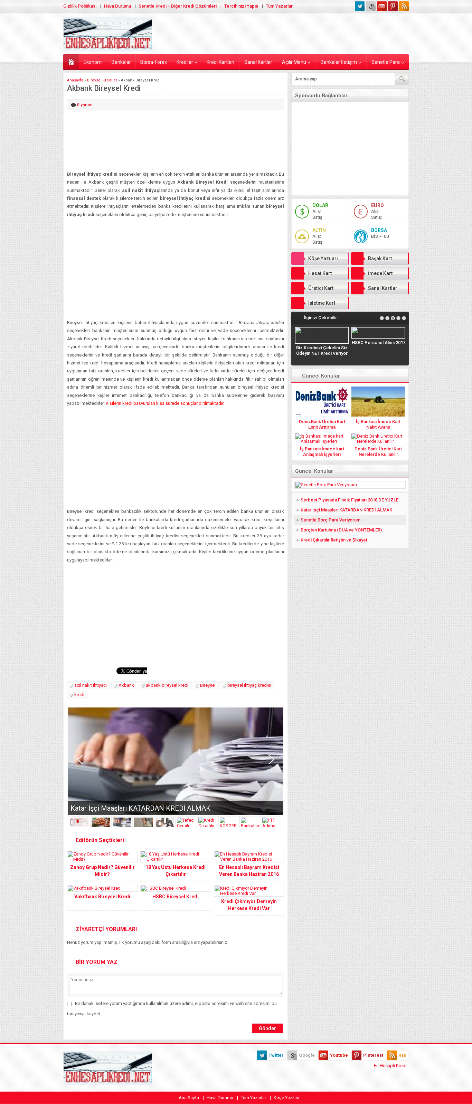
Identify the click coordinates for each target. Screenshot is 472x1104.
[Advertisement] (175, 141)
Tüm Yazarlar (279, 6)
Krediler (185, 62)
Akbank (126, 685)
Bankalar (121, 62)
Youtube (339, 1055)
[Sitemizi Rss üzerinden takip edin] (404, 6)
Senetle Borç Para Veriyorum (330, 519)
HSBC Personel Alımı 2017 (378, 342)
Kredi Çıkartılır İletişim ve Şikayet (334, 540)
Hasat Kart (320, 273)
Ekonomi (93, 62)
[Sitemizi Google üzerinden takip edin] (371, 6)
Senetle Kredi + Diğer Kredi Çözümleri (178, 6)
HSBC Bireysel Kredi (175, 896)
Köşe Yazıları (323, 258)
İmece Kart (380, 273)
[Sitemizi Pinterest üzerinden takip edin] (393, 6)
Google (307, 1055)
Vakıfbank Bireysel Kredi (102, 896)
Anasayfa (71, 61)
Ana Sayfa (189, 1097)
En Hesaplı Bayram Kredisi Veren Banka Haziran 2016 (249, 870)
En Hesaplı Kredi (390, 1065)
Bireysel (208, 685)
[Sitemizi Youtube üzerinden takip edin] (382, 6)
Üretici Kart (320, 288)
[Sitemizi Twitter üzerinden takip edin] (360, 6)
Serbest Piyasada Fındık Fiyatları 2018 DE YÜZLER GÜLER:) (353, 499)
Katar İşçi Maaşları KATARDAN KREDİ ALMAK (140, 808)
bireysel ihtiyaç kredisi (249, 685)
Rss (402, 1055)
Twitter (276, 1055)
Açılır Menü (294, 62)
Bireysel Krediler (102, 80)
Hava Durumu (117, 6)
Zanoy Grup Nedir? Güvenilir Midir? (102, 870)
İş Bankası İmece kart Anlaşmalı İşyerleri (322, 451)
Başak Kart (380, 258)
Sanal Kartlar (258, 62)
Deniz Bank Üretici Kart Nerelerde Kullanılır (378, 451)
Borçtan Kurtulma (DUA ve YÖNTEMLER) (341, 530)
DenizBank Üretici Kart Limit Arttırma (322, 424)
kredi (79, 694)
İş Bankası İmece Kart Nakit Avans (378, 424)
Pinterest (373, 1055)
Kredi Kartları (220, 62)
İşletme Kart (321, 303)
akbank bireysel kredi (167, 685)
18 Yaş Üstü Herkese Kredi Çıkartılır (175, 870)
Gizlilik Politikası (79, 6)
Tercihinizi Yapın (241, 6)
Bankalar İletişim (339, 62)
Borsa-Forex (153, 62)
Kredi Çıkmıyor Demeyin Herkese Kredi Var (249, 905)
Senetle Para (385, 62)
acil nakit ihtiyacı (90, 685)
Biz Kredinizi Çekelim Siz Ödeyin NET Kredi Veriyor (322, 350)
